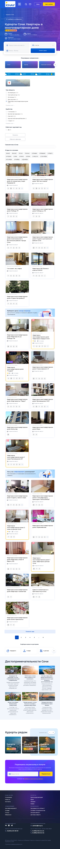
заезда (21, 311)
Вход (38, 4)
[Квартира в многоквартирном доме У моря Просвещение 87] (17, 446)
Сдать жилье (49, 4)
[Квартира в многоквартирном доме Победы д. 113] (42, 199)
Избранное (8, 814)
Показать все (43, 732)
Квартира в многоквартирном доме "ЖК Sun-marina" (42, 180)
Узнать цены (43, 50)
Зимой (8, 153)
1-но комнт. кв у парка (14, 268)
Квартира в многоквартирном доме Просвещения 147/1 (42, 400)
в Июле (28, 156)
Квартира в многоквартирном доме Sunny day (17, 428)
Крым (32, 799)
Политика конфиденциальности (13, 844)
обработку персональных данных (33, 778)
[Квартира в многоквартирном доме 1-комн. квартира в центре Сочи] (42, 548)
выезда (27, 311)
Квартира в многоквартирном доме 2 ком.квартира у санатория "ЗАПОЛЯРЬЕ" (42, 497)
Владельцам (35, 806)
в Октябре (9, 159)
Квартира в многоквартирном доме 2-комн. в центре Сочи (16, 527)
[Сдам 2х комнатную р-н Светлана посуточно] (42, 580)
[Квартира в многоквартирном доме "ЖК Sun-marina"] (42, 170)
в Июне (21, 156)
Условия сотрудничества (38, 810)
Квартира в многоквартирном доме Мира (42, 428)
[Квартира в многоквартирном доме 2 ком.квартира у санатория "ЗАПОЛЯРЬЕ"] (42, 486)
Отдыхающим (9, 806)
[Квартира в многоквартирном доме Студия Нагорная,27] (17, 287)
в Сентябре (43, 156)
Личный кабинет (35, 812)
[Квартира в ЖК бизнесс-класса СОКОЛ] (42, 259)
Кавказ (32, 803)
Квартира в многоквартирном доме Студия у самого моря (17, 496)
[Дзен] (9, 825)
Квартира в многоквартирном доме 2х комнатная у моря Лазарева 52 (17, 181)
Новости (7, 799)
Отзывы (7, 810)
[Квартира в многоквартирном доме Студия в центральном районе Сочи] (42, 227)
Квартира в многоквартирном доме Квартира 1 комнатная (17, 590)
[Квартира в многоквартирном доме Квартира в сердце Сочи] (42, 325)
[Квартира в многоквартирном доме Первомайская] (42, 516)
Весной (14, 153)
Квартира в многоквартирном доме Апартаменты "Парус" (17, 400)
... (38, 637)
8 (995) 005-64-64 (38, 833)
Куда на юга (9, 795)
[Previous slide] (5, 64)
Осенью (27, 153)
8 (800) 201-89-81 (12, 831)
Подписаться (46, 774)
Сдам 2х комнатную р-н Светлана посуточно (40, 590)
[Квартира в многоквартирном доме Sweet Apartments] (17, 608)
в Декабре (25, 159)
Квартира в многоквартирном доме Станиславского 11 (42, 368)
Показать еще (30, 631)
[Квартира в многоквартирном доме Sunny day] (17, 417)
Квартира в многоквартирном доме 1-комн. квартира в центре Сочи (41, 560)
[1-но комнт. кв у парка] (17, 259)
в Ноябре (16, 159)
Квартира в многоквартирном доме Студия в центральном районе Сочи (42, 238)
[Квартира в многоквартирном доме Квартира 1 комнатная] (17, 580)
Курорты (33, 795)
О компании (8, 797)
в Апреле (8, 156)
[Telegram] (12, 825)
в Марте (50, 153)
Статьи (7, 812)
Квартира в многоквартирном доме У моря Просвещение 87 (16, 457)
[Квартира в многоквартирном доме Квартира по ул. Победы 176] (17, 325)
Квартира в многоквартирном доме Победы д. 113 (42, 210)
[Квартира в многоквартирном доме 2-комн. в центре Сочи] (17, 516)
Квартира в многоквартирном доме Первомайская (42, 526)
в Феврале (42, 153)
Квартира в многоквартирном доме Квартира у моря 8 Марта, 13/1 (17, 559)
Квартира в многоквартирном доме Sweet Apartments (17, 618)
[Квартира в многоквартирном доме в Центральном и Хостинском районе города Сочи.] (17, 227)
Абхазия (33, 801)
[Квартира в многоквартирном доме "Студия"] (17, 357)
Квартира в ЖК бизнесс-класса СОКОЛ (40, 269)
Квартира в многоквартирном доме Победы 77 (17, 210)
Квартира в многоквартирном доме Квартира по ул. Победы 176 (17, 336)
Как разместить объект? (38, 808)
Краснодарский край (37, 797)
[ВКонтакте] (6, 825)
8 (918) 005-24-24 (38, 831)
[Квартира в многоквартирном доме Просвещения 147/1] (42, 389)
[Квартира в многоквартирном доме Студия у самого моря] (17, 486)
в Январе (34, 153)
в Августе (35, 156)
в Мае (15, 156)
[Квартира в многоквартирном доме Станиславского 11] (42, 357)
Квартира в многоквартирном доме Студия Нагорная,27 (17, 297)
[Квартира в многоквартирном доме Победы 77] (17, 199)
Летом (20, 153)
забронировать (19, 471)
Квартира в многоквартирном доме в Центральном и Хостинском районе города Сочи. (17, 239)
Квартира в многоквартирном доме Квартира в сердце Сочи (41, 336)
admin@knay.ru (37, 825)
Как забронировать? (11, 808)
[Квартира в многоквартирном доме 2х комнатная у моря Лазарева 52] (17, 170)
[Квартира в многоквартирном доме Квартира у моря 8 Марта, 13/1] (17, 548)
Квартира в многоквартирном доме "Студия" (15, 369)
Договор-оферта (35, 814)
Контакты (8, 801)
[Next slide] (55, 64)
